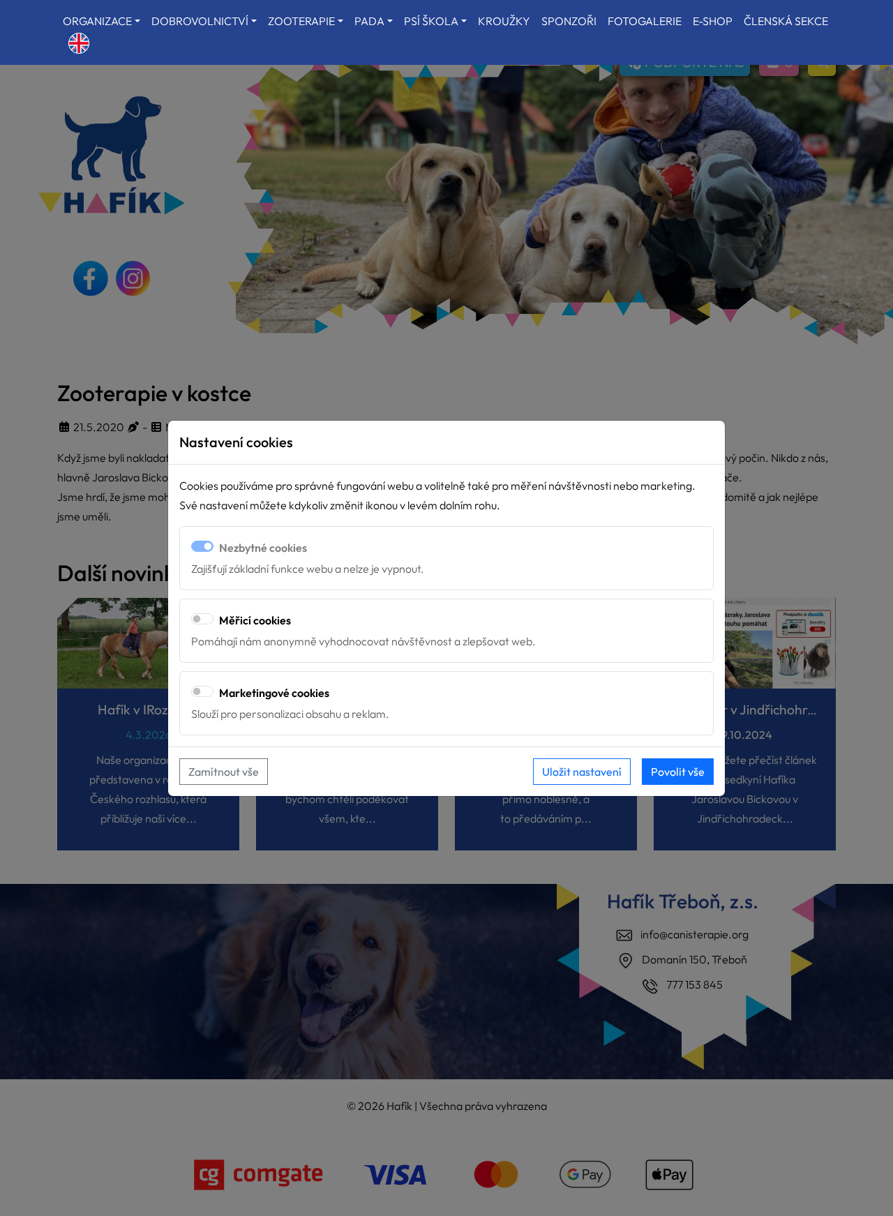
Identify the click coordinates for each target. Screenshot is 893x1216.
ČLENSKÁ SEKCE (786, 21)
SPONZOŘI (568, 21)
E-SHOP (713, 21)
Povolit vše (678, 772)
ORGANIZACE (97, 21)
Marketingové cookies (274, 693)
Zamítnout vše (223, 772)
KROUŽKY (504, 21)
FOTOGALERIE (645, 21)
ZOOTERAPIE (301, 21)
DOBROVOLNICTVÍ (199, 21)
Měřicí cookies (255, 620)
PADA (369, 21)
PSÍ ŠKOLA (431, 21)
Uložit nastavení (582, 772)
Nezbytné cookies (263, 548)
